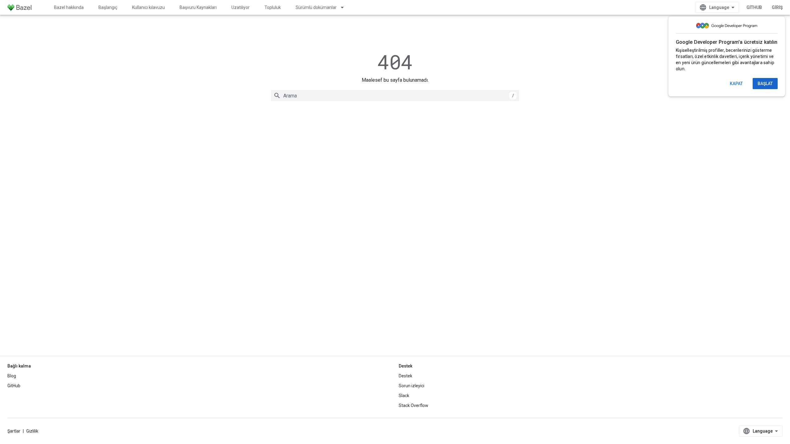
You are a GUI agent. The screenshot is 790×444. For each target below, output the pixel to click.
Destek (405, 375)
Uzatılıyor (240, 7)
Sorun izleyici (411, 385)
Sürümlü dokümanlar (316, 7)
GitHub (754, 7)
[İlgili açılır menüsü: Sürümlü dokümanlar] (345, 7)
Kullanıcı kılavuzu (148, 7)
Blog (11, 375)
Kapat (736, 83)
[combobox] (395, 95)
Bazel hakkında (69, 7)
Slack (404, 395)
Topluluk (272, 7)
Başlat (765, 83)
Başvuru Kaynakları (198, 7)
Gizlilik (32, 431)
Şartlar (13, 431)
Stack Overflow (413, 405)
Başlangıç (107, 7)
